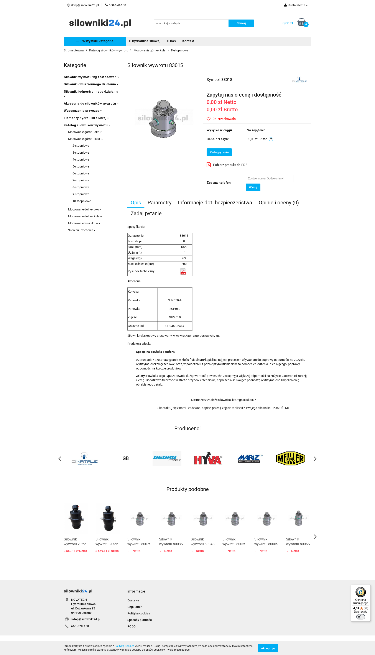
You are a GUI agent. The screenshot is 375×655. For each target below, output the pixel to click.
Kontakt (188, 41)
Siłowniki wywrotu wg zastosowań (90, 77)
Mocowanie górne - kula (84, 139)
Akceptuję (268, 648)
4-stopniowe (80, 159)
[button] (136, 591)
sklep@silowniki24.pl (85, 619)
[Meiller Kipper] (249, 458)
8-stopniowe (80, 187)
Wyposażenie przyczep (82, 111)
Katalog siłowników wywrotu (86, 125)
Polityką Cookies (124, 646)
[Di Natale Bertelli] (299, 79)
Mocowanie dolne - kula (84, 216)
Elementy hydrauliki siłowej (85, 118)
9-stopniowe (80, 194)
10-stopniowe (81, 201)
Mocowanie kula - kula (83, 223)
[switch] (360, 616)
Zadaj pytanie (219, 152)
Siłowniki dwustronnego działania (90, 84)
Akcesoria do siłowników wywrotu (90, 103)
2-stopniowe (80, 145)
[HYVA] (167, 458)
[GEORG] (125, 458)
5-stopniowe (80, 166)
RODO (131, 626)
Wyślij (253, 187)
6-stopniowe (80, 173)
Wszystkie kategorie (97, 41)
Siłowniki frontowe (81, 230)
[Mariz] (208, 458)
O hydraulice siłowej (144, 41)
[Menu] (368, 587)
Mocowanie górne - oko (84, 132)
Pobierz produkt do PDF (230, 165)
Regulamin (134, 607)
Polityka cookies (138, 613)
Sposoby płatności (140, 620)
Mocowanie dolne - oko (84, 209)
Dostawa (133, 600)
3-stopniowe (80, 152)
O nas (171, 41)
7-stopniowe (80, 180)
